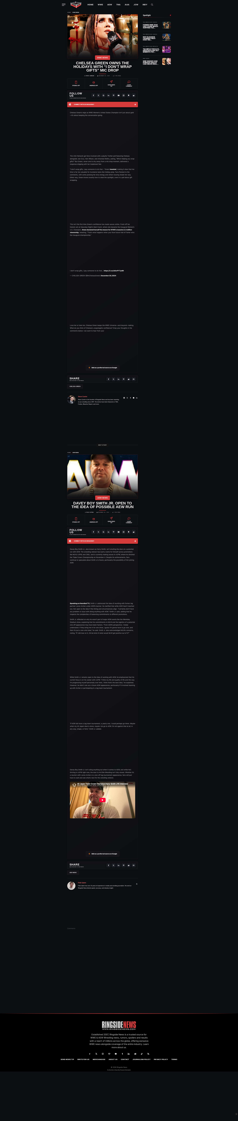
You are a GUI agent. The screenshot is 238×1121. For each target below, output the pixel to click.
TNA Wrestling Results (150, 46)
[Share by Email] (134, 379)
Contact (125, 1059)
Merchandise (99, 1059)
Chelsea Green (75, 386)
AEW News (76, 452)
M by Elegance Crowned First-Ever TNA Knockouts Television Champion (149, 38)
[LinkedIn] (108, 95)
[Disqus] (102, 960)
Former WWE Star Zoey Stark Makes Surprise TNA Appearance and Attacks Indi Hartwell (150, 26)
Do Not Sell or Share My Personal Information (119, 1070)
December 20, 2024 (108, 276)
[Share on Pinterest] (124, 379)
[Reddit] (134, 95)
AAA (127, 5)
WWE (100, 5)
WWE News (76, 12)
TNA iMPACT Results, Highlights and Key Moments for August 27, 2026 (151, 50)
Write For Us (83, 1059)
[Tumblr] (122, 1054)
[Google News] (103, 95)
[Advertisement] (84, 254)
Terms (174, 1059)
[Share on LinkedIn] (118, 379)
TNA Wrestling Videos (150, 22)
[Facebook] (93, 95)
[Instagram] (124, 95)
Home (90, 5)
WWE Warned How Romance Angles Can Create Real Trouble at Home (150, 62)
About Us (113, 1059)
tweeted (113, 169)
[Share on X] (113, 379)
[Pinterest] (113, 95)
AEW (109, 5)
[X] (98, 95)
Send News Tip (67, 1059)
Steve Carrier (90, 75)
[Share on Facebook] (108, 379)
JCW (136, 5)
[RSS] (148, 1054)
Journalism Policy (142, 1059)
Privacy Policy (161, 1059)
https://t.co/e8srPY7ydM (114, 271)
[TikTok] (141, 1054)
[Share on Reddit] (129, 379)
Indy (145, 5)
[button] (152, 4)
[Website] (124, 398)
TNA (118, 5)
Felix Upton (89, 512)
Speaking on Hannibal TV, (80, 603)
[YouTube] (118, 95)
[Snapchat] (129, 95)
